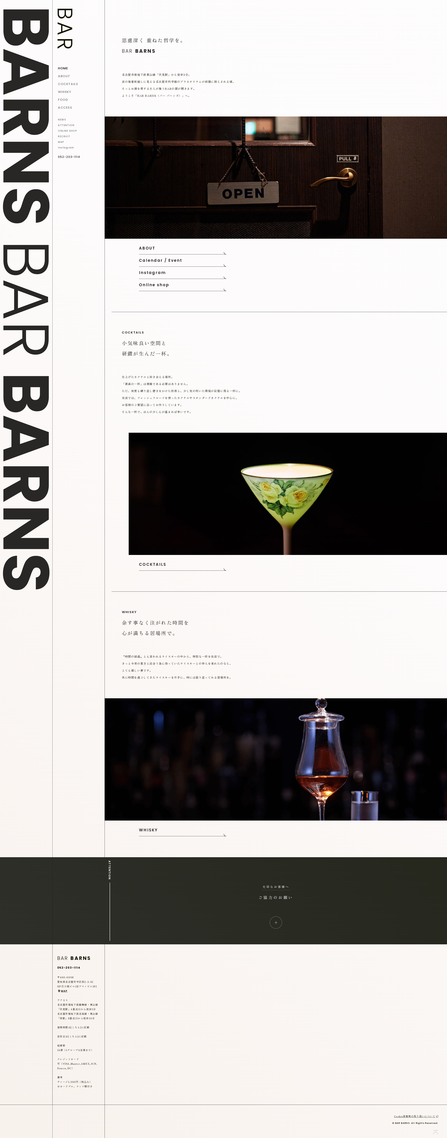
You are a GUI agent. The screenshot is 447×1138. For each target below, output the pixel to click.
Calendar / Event (160, 260)
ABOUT (147, 248)
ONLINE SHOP (67, 131)
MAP (61, 142)
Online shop (154, 285)
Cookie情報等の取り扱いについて (414, 1116)
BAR (65, 29)
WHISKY (148, 830)
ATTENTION (66, 125)
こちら (76, 1027)
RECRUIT (64, 136)
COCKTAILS (152, 564)
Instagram (66, 147)
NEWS (62, 119)
